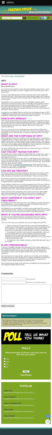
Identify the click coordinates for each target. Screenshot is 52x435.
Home (12, 76)
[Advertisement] (26, 47)
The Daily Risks (19, 76)
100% (7, 361)
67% (7, 364)
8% (7, 367)
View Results (26, 375)
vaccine (4, 112)
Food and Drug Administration (23, 164)
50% (7, 359)
